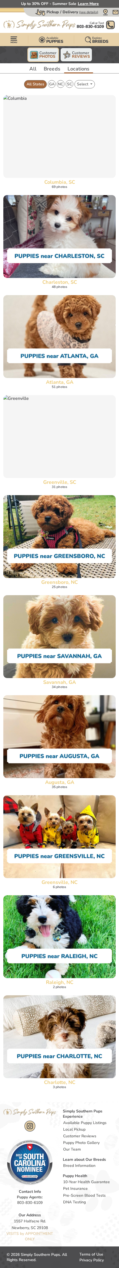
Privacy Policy (91, 1260)
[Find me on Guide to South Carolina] (29, 1162)
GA (52, 84)
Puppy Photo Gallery (81, 1142)
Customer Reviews (79, 1136)
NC (60, 84)
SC (69, 84)
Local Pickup (74, 1129)
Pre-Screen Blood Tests (84, 1195)
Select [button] (83, 84)
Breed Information (79, 1165)
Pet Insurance (75, 1188)
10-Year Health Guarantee (86, 1182)
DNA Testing (74, 1202)
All (33, 68)
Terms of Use (91, 1254)
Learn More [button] (88, 3)
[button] (105, 12)
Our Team (72, 1149)
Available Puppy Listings (85, 1122)
